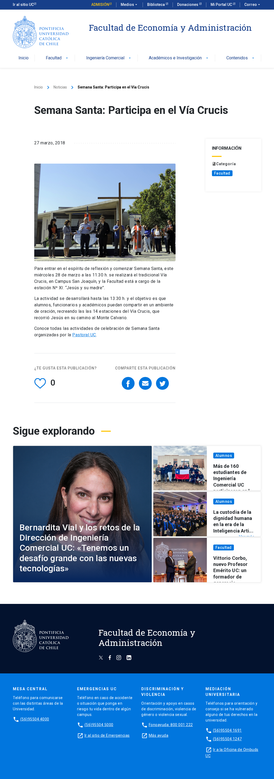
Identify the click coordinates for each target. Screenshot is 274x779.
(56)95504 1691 (227, 730)
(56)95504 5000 (99, 725)
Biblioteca (156, 4)
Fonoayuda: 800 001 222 (171, 725)
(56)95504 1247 (227, 739)
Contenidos (240, 58)
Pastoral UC (84, 334)
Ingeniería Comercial (109, 58)
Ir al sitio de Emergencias (107, 735)
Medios (129, 4)
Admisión (100, 4)
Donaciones (188, 4)
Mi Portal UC (222, 4)
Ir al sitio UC (23, 4)
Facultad (57, 58)
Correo (252, 4)
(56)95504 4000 (34, 719)
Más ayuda (159, 735)
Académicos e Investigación (179, 58)
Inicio (23, 58)
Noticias (60, 87)
